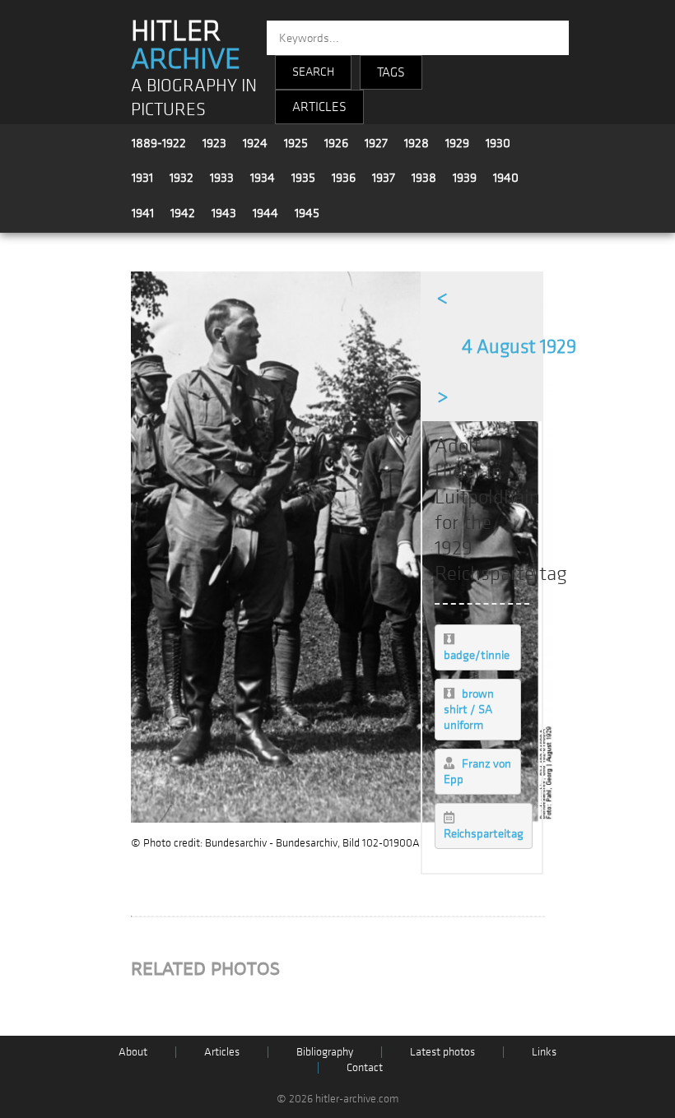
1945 (307, 213)
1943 (224, 213)
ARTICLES (319, 107)
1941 (143, 213)
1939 (465, 177)
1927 (376, 143)
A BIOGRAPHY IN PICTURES (194, 98)
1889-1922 (159, 143)
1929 (457, 143)
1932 (181, 177)
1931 (142, 177)
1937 (383, 177)
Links (544, 1052)
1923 (214, 143)
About (133, 1052)
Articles (222, 1052)
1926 (336, 143)
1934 (262, 177)
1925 (296, 143)
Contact (365, 1067)
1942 (182, 213)
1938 (424, 177)
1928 (416, 143)
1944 (265, 213)
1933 (222, 177)
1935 (303, 177)
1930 (498, 143)
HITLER (185, 45)
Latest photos (442, 1052)
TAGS (391, 72)
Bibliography (324, 1052)
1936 (344, 177)
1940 (506, 177)
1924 (255, 143)
